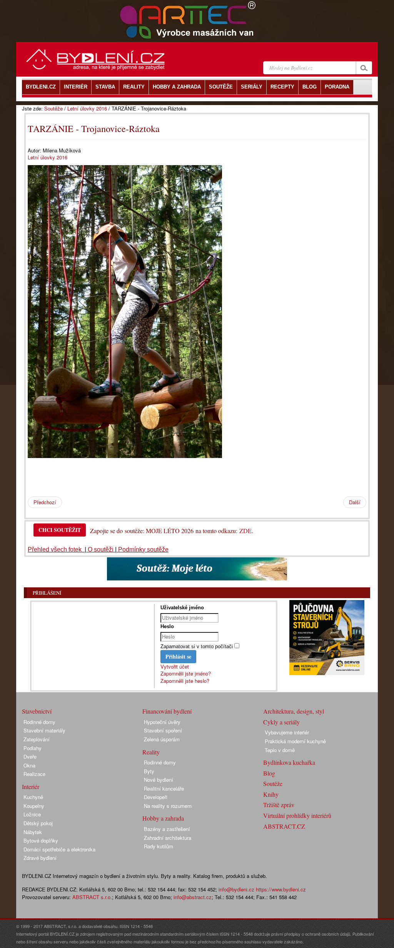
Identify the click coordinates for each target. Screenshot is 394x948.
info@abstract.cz (193, 897)
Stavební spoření (163, 730)
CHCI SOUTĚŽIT (59, 530)
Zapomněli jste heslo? (184, 680)
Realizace (34, 773)
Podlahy (32, 748)
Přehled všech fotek (55, 549)
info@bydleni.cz (236, 889)
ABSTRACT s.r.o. (92, 897)
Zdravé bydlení (40, 857)
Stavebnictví (37, 711)
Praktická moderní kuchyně (295, 741)
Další (355, 502)
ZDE (245, 531)
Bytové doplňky (40, 840)
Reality (151, 752)
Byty (149, 771)
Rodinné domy (39, 722)
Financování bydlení (167, 711)
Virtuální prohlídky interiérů (297, 815)
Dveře (30, 756)
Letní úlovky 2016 (87, 108)
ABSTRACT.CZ (284, 826)
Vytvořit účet (174, 666)
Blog (269, 773)
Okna (29, 765)
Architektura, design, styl (293, 711)
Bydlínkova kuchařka (289, 762)
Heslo (167, 626)
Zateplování (36, 739)
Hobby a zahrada (163, 818)
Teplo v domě (280, 750)
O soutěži (101, 549)
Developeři (155, 797)
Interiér (30, 786)
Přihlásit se (178, 656)
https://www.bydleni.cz (281, 889)
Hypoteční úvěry (162, 722)
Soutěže (53, 108)
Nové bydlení (158, 779)
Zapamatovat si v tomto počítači (196, 646)
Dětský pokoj (38, 823)
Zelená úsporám (162, 739)
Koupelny (33, 805)
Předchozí (44, 502)
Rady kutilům (158, 846)
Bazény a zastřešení (167, 829)
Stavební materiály (44, 730)
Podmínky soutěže (143, 549)
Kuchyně (33, 797)
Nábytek (32, 832)
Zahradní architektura (167, 837)
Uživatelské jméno (182, 607)
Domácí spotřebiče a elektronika (59, 849)
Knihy (271, 794)
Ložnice (32, 814)
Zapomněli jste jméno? (185, 673)
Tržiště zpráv (278, 805)
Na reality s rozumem (168, 805)
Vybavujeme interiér (287, 732)
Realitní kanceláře (164, 788)
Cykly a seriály (281, 722)
